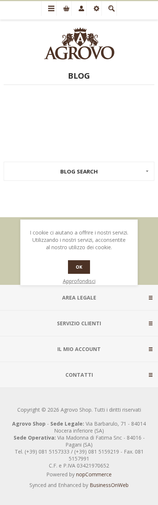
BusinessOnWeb (109, 484)
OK (79, 267)
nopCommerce (94, 474)
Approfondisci (79, 280)
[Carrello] (64, 8)
